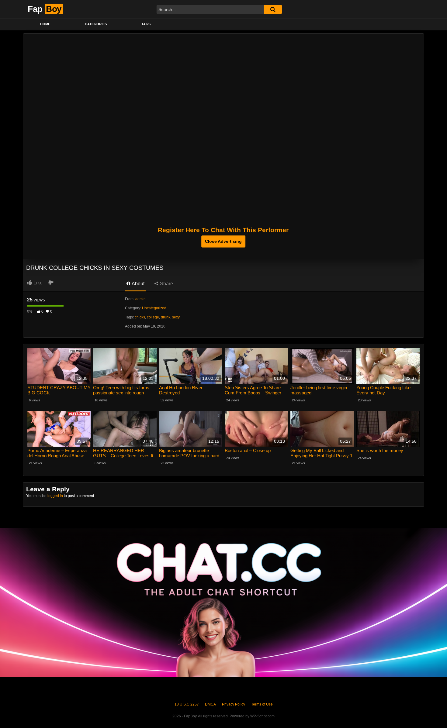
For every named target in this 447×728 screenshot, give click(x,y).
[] (273, 9)
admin (140, 299)
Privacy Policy (233, 704)
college (153, 317)
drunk (165, 317)
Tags (146, 24)
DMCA (210, 704)
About (137, 283)
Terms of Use (262, 704)
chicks (140, 317)
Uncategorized (154, 308)
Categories (96, 24)
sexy (176, 317)
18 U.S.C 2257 (187, 704)
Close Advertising (223, 241)
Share (166, 283)
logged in (55, 496)
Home (45, 24)
